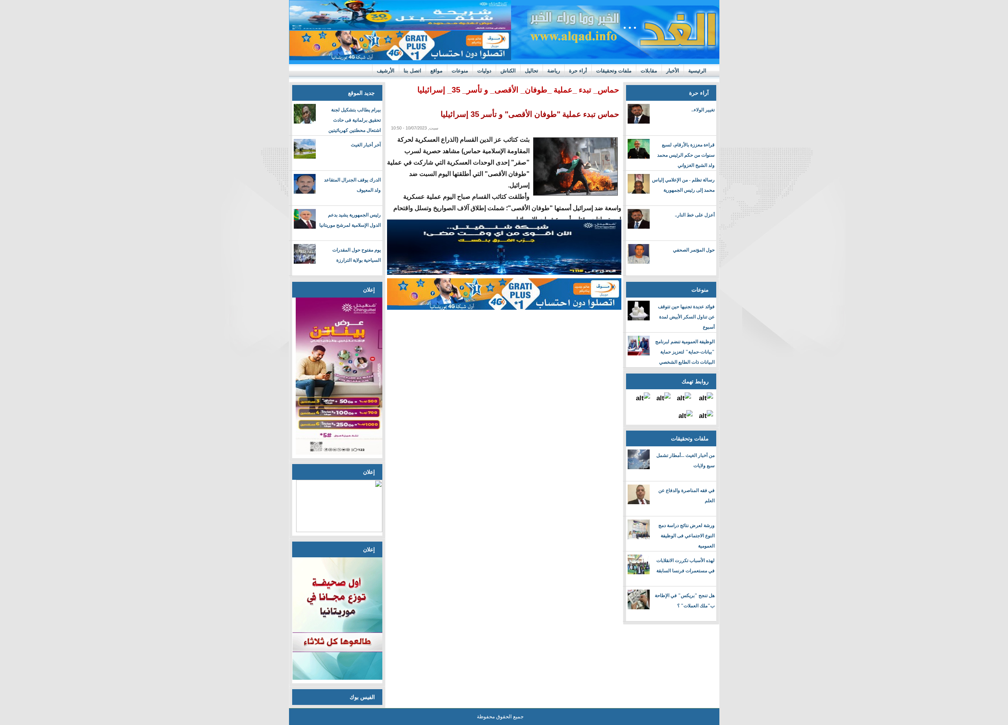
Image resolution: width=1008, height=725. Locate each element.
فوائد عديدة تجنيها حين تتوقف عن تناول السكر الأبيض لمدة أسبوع (686, 317)
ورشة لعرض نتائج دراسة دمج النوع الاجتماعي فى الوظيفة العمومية (686, 536)
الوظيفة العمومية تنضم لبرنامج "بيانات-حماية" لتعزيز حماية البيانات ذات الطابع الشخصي (685, 352)
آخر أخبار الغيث (366, 145)
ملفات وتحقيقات (614, 71)
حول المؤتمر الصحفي (694, 250)
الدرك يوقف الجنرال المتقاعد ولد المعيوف (352, 185)
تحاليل (531, 71)
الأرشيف (386, 71)
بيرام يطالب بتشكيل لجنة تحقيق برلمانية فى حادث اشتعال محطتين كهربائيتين (354, 120)
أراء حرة (578, 71)
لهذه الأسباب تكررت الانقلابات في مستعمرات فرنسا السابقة (685, 565)
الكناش (508, 71)
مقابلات (649, 71)
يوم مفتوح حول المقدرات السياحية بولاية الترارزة (356, 255)
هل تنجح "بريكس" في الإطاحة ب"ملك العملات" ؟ (685, 600)
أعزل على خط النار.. (695, 215)
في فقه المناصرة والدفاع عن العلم (686, 495)
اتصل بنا (412, 71)
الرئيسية (697, 71)
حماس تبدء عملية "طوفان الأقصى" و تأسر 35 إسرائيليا (530, 114)
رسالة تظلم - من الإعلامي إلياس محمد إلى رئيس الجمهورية (683, 185)
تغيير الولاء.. (703, 110)
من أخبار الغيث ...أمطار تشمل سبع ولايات (685, 460)
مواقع (436, 71)
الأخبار (672, 71)
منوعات (460, 71)
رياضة (553, 71)
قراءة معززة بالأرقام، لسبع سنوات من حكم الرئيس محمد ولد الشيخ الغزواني (686, 155)
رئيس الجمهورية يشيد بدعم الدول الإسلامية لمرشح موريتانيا (350, 220)
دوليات (484, 71)
